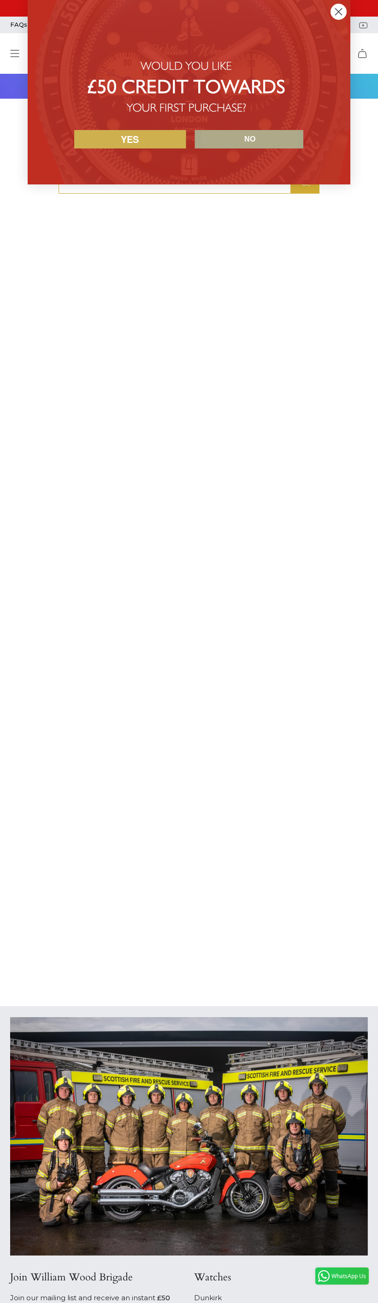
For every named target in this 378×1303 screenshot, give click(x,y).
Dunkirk (208, 1297)
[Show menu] (15, 53)
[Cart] (362, 53)
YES (130, 139)
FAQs (18, 24)
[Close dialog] (339, 12)
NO (249, 139)
